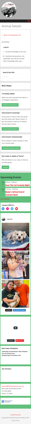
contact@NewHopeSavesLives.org (13, 386)
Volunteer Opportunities (11, 148)
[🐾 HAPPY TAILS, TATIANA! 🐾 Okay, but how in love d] (15, 294)
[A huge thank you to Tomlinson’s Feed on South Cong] (15, 265)
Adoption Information (10, 105)
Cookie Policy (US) (15, 415)
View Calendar (5, 199)
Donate (5, 167)
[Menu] (29, 21)
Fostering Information (10, 129)
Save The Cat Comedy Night (17, 185)
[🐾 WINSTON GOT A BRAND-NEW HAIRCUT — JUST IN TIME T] (15, 237)
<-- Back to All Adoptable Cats (11, 35)
